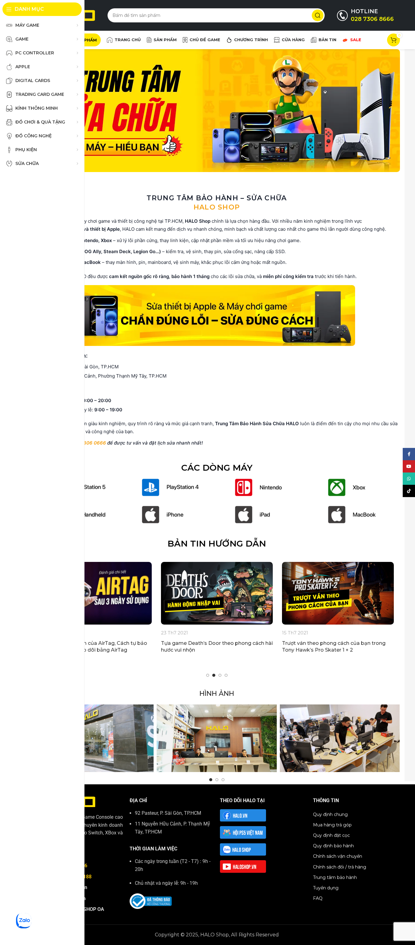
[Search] (317, 15)
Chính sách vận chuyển (337, 856)
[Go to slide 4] (226, 675)
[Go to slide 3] (219, 675)
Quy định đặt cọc (331, 835)
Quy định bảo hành (333, 846)
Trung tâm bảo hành (335, 877)
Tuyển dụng (326, 888)
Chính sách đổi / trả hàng (339, 867)
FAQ (318, 898)
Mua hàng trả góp (332, 825)
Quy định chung (330, 814)
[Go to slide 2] (213, 675)
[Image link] (170, 487)
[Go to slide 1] (207, 675)
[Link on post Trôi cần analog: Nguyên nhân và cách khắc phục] (135, 593)
